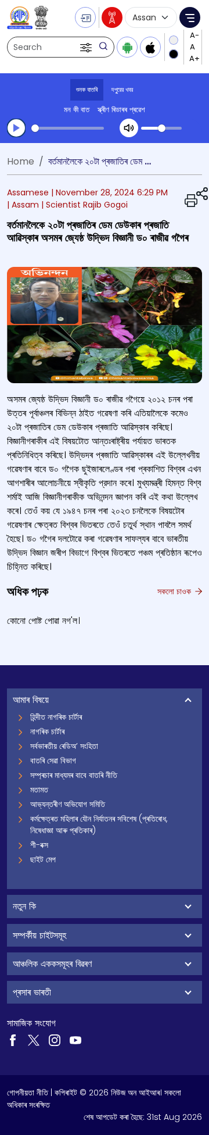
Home (20, 161)
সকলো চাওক (175, 591)
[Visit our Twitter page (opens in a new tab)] (33, 1039)
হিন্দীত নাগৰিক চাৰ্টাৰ (56, 717)
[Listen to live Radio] (112, 17)
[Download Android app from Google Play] (127, 47)
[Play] (16, 128)
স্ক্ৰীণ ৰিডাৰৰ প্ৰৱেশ (121, 109)
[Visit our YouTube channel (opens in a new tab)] (75, 1039)
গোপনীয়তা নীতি (27, 1092)
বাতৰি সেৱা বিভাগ (53, 760)
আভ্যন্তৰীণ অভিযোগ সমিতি (67, 804)
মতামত (39, 789)
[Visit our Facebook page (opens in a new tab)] (13, 1039)
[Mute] (129, 128)
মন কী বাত (76, 109)
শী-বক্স (39, 845)
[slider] (67, 128)
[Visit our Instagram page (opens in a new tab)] (54, 1039)
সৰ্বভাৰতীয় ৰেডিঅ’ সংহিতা (64, 746)
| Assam (23, 204)
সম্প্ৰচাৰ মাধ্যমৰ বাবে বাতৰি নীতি (73, 775)
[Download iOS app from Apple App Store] (150, 47)
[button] (87, 47)
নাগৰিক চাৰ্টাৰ (47, 731)
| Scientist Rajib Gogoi (84, 204)
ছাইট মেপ (43, 859)
